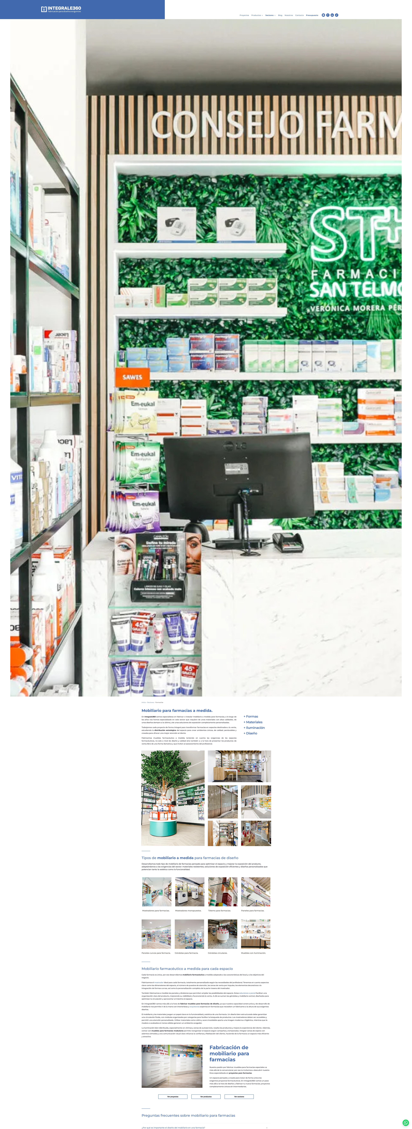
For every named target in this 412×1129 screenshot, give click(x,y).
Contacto (299, 15)
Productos (256, 15)
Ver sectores (239, 1097)
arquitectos (194, 1007)
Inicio (144, 702)
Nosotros (289, 15)
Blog (280, 15)
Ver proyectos (172, 1097)
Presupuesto (312, 15)
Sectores (269, 15)
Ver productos (206, 1097)
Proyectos (244, 15)
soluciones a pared (247, 993)
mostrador (159, 982)
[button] (406, 1123)
